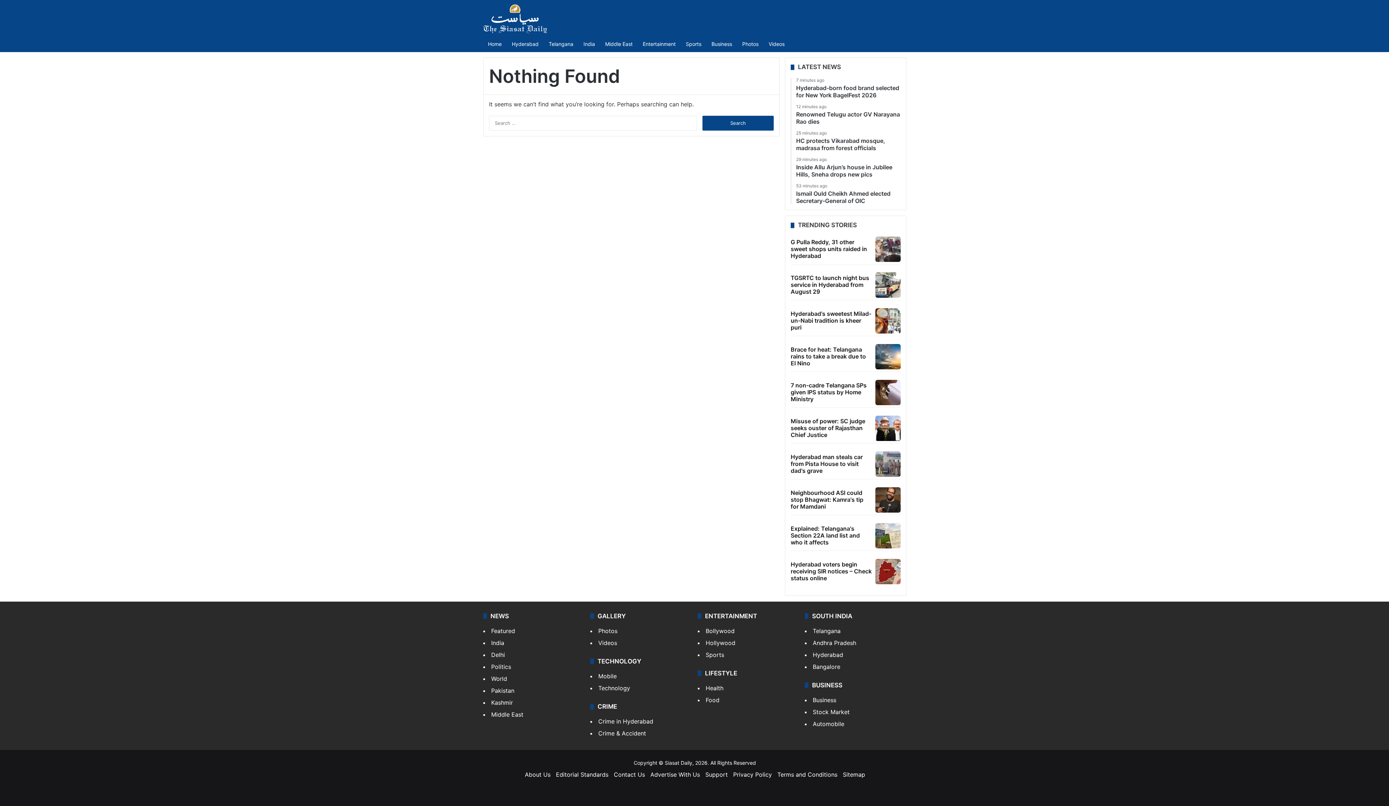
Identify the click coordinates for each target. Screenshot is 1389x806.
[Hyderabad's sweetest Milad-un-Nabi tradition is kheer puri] (888, 321)
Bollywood (720, 631)
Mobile (607, 676)
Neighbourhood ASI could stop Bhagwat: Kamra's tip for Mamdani (827, 499)
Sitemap (854, 774)
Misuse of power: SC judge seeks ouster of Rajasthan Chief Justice (828, 427)
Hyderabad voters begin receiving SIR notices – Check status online (831, 571)
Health (714, 688)
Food (712, 700)
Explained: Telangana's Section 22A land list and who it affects (825, 535)
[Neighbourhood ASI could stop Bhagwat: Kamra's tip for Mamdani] (888, 500)
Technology (614, 688)
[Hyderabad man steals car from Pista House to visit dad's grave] (888, 464)
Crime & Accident (622, 733)
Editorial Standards (582, 774)
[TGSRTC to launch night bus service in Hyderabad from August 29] (888, 285)
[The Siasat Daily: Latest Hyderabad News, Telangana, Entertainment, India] (515, 18)
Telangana (561, 44)
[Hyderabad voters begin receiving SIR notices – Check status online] (888, 571)
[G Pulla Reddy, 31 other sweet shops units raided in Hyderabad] (888, 249)
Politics (501, 666)
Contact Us (629, 774)
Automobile (828, 723)
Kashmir (502, 702)
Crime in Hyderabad (625, 721)
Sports (693, 44)
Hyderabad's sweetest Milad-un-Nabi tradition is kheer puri (831, 320)
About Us (538, 774)
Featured (503, 631)
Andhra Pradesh (834, 642)
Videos (777, 44)
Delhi (498, 654)
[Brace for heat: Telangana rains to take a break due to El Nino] (888, 356)
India (589, 44)
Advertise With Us (675, 774)
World (499, 678)
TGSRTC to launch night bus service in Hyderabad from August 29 (830, 284)
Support (716, 774)
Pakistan (502, 690)
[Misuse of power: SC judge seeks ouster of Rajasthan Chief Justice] (888, 428)
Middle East (619, 44)
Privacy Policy (752, 774)
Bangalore (826, 666)
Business (722, 44)
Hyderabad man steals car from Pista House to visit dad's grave (827, 463)
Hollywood (720, 642)
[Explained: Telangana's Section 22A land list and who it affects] (888, 535)
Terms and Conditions (807, 774)
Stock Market (831, 712)
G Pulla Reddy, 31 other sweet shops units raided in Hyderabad (829, 248)
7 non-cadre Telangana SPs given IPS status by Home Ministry (829, 392)
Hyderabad (525, 44)
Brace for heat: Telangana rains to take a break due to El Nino (828, 356)
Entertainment (659, 44)
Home (495, 44)
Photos (750, 44)
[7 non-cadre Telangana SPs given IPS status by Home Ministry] (888, 392)
